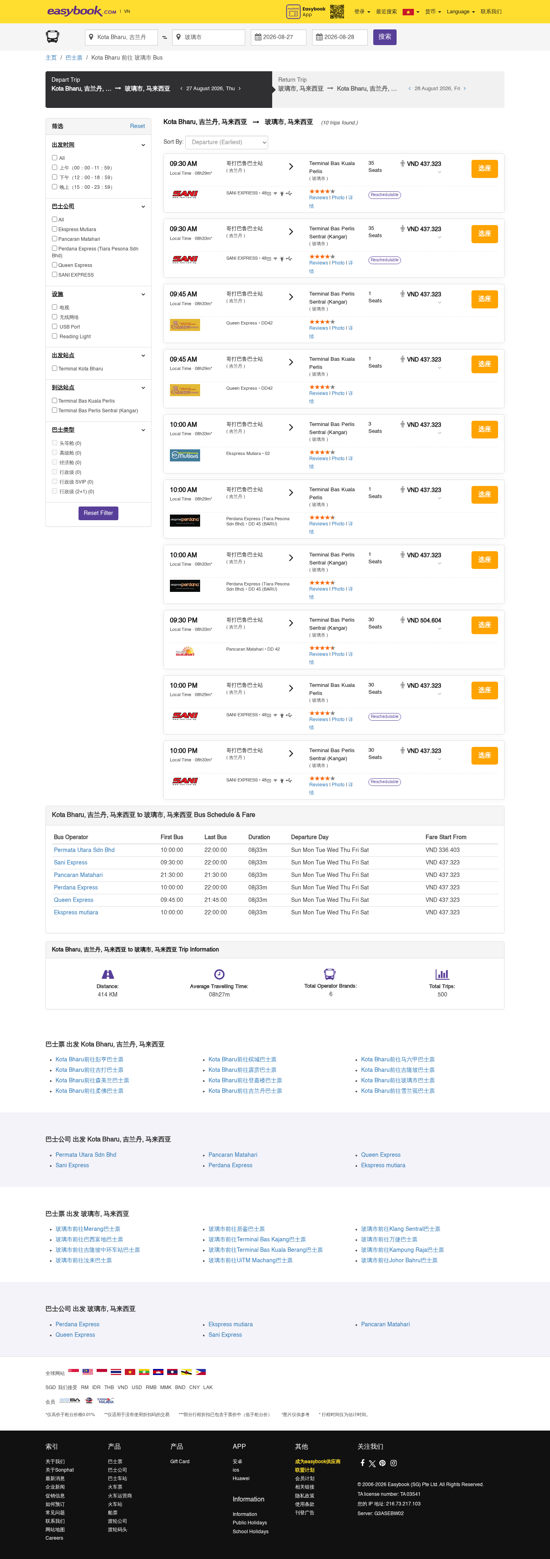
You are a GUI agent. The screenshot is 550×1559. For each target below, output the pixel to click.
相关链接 (304, 1487)
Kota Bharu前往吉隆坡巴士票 (398, 1070)
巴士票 (74, 58)
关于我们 (55, 1462)
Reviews (318, 198)
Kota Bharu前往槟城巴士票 (243, 1060)
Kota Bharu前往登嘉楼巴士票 (245, 1080)
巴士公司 (117, 1470)
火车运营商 (120, 1496)
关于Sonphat (59, 1470)
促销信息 (55, 1496)
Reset (137, 126)
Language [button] (459, 11)
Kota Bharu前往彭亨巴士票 (90, 1060)
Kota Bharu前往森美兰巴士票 (92, 1080)
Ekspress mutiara (76, 913)
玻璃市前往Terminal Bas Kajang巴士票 (257, 1240)
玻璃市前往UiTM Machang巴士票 (251, 1260)
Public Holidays (250, 1523)
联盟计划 (304, 1470)
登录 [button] (360, 11)
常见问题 (55, 1513)
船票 (113, 1513)
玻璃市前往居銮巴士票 (237, 1229)
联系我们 (491, 11)
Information (245, 1514)
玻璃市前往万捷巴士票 (389, 1240)
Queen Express (73, 900)
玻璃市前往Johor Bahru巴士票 (399, 1260)
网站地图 (55, 1530)
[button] (411, 12)
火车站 (115, 1504)
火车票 (115, 1487)
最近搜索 (386, 11)
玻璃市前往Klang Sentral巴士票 (400, 1229)
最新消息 (55, 1478)
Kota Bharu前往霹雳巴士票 (243, 1070)
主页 (51, 58)
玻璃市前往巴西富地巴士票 (89, 1240)
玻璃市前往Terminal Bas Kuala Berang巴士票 (266, 1250)
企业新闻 (55, 1487)
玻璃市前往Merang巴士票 (88, 1229)
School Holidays (251, 1532)
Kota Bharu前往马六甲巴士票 (398, 1060)
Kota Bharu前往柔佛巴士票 (90, 1091)
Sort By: (173, 142)
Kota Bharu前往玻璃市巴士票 (398, 1080)
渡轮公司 (117, 1521)
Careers (54, 1538)
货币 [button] (431, 11)
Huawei (241, 1478)
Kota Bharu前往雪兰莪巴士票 (398, 1091)
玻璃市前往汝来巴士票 (84, 1260)
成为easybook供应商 (318, 1462)
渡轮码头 (117, 1530)
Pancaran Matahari (78, 875)
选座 (484, 168)
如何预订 (55, 1504)
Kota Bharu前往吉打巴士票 (90, 1070)
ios (236, 1470)
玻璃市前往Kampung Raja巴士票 (402, 1250)
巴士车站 (117, 1478)
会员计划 (304, 1478)
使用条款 (304, 1504)
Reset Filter (98, 513)
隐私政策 (304, 1496)
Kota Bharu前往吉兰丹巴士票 (245, 1091)
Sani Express (70, 863)
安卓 (237, 1462)
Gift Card (180, 1462)
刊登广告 (304, 1513)
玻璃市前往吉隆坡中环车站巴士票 (98, 1250)
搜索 (384, 37)
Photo (338, 198)
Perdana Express (76, 888)
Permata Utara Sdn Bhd (84, 850)
